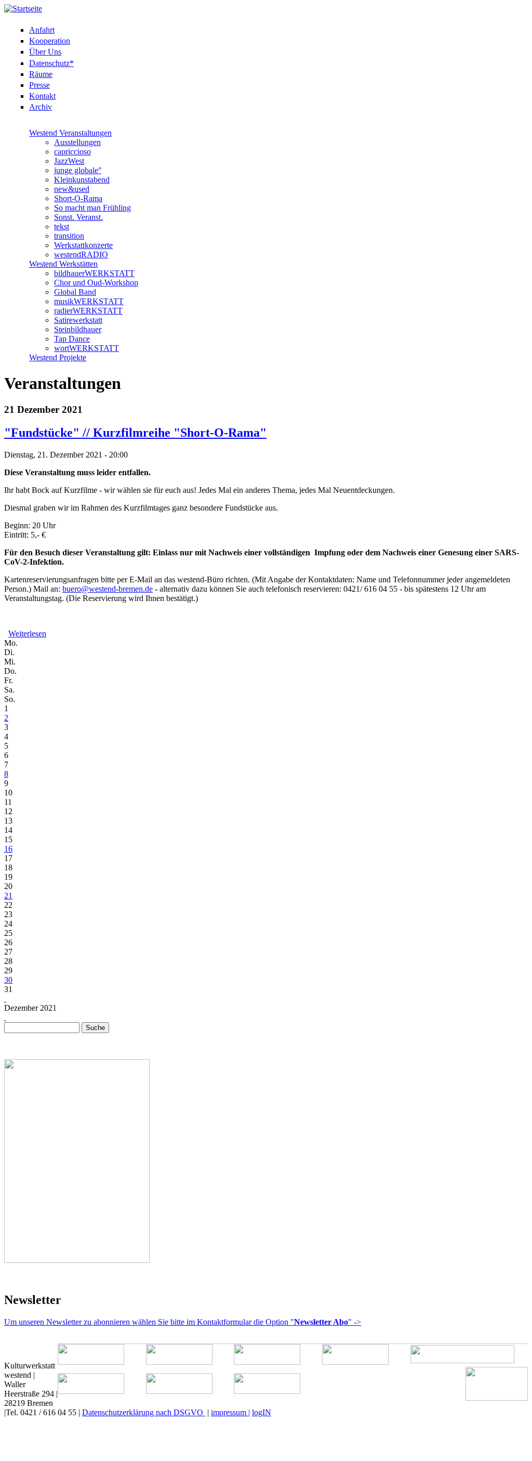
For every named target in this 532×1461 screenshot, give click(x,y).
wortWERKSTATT (86, 348)
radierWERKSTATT (88, 310)
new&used (71, 189)
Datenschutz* (51, 63)
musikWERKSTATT (89, 301)
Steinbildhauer (77, 329)
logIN (261, 1412)
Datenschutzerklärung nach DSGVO (143, 1412)
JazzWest (69, 160)
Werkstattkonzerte (83, 245)
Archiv (40, 106)
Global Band (75, 292)
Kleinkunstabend (82, 179)
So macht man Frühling (92, 207)
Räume (40, 74)
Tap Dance (72, 338)
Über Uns (45, 51)
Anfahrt (42, 29)
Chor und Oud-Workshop (96, 282)
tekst (61, 226)
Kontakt (42, 96)
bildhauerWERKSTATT (94, 273)
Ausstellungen (77, 142)
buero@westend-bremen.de (107, 588)
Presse (39, 85)
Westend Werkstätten (63, 263)
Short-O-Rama (78, 198)
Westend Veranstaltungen (70, 132)
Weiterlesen (27, 633)
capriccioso (72, 151)
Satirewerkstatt (78, 320)
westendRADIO (81, 254)
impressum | (230, 1412)
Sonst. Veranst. (78, 217)
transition (69, 235)
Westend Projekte (57, 357)
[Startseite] (23, 8)
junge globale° (77, 170)
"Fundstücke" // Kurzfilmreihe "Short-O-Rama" (135, 432)
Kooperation (49, 40)
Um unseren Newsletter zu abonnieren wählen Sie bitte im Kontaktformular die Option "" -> (182, 1321)
